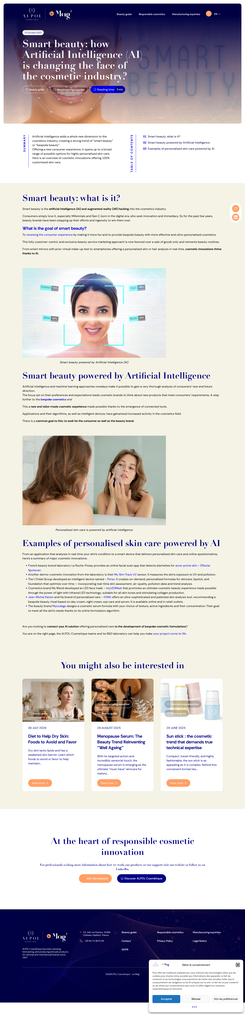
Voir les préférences (226, 999)
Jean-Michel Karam (41, 597)
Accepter (166, 999)
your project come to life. (170, 633)
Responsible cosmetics (170, 932)
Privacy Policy (165, 940)
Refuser (196, 999)
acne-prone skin (186, 565)
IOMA (107, 597)
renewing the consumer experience (49, 235)
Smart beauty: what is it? (164, 136)
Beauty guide (129, 932)
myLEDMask (114, 588)
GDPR (125, 949)
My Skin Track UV (125, 574)
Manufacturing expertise (207, 932)
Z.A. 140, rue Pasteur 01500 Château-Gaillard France (96, 934)
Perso (111, 579)
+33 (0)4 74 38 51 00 (94, 940)
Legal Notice (200, 940)
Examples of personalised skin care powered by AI (181, 149)
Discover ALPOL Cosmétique (143, 878)
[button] (238, 965)
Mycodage (59, 606)
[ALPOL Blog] (48, 14)
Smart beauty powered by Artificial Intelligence (179, 142)
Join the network (97, 878)
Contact (126, 940)
